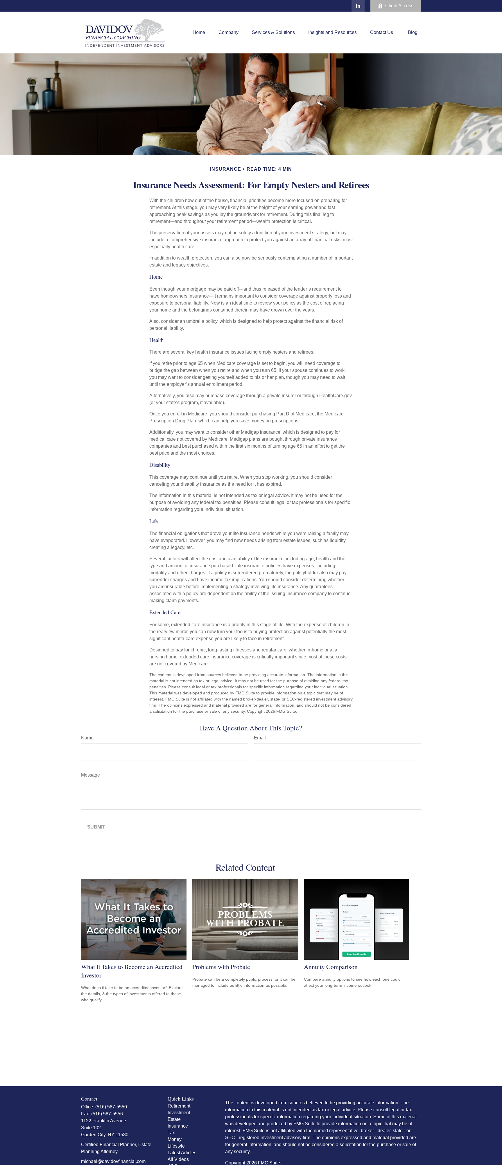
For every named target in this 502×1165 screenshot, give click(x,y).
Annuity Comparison (331, 966)
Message (90, 775)
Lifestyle (176, 1146)
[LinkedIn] (358, 6)
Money (175, 1139)
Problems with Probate (221, 966)
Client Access (399, 5)
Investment (179, 1112)
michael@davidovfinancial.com (113, 1161)
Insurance (178, 1125)
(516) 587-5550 (111, 1106)
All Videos (178, 1159)
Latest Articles (182, 1152)
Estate (174, 1119)
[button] (198, 33)
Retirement (179, 1105)
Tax (171, 1132)
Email (260, 737)
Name (87, 737)
